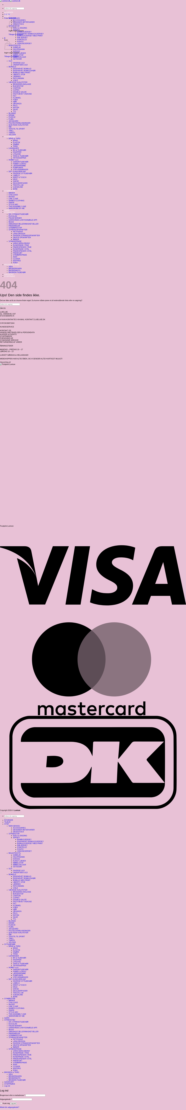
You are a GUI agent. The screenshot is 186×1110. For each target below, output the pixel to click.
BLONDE (12, 113)
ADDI (15, 257)
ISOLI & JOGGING (20, 28)
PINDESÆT (17, 253)
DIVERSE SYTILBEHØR (22, 173)
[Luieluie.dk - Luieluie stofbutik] (10, 1)
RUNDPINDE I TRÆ (21, 245)
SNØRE (16, 144)
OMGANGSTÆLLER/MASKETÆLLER (24, 224)
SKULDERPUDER (20, 183)
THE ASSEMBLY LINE (17, 206)
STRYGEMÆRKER (20, 170)
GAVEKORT (9, 274)
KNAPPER (17, 152)
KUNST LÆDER (19, 53)
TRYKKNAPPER (19, 158)
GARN (6, 210)
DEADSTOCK (18, 24)
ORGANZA (17, 104)
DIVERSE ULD (19, 63)
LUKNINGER (14, 148)
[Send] (5, 818)
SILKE (15, 109)
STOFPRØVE (9, 276)
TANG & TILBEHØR (20, 156)
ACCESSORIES (19, 20)
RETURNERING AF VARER (11, 342)
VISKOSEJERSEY (24, 43)
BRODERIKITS (14, 270)
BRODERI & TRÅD (11, 265)
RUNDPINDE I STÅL (21, 249)
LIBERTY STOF (19, 74)
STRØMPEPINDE (20, 255)
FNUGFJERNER (15, 218)
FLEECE (12, 117)
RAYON (16, 107)
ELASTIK (16, 142)
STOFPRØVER (6, 336)
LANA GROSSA (19, 234)
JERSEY (16, 30)
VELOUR (12, 135)
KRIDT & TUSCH (19, 177)
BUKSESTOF (18, 86)
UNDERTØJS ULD (20, 65)
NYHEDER (8, 12)
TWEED (12, 133)
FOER (15, 100)
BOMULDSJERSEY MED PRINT (30, 36)
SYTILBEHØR (9, 137)
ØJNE (15, 189)
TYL (14, 111)
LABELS (16, 175)
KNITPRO (17, 261)
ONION (11, 202)
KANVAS (16, 51)
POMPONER (18, 168)
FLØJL (11, 119)
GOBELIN (17, 47)
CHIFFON (17, 88)
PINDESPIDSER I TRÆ (22, 247)
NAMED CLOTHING (16, 201)
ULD (10, 61)
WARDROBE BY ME (17, 208)
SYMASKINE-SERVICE (9, 340)
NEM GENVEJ (14, 18)
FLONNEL (17, 98)
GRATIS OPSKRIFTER (22, 237)
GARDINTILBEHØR (20, 162)
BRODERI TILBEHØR (17, 272)
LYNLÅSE (17, 154)
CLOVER (16, 259)
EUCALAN (13, 216)
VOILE (15, 80)
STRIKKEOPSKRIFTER (18, 230)
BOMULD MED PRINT (21, 73)
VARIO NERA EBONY (21, 243)
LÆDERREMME (19, 166)
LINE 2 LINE (13, 199)
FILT (14, 96)
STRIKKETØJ (9, 212)
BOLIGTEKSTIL (15, 45)
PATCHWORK (18, 78)
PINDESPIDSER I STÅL (22, 251)
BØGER (12, 193)
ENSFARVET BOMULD (22, 69)
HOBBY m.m (13, 160)
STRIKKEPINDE (15, 241)
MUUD (11, 222)
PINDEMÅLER (14, 226)
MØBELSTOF (18, 55)
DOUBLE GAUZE (20, 92)
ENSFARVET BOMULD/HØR (24, 71)
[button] (4, 38)
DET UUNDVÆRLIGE (17, 171)
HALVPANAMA (19, 49)
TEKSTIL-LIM (18, 185)
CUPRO (16, 90)
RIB (10, 127)
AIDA (11, 267)
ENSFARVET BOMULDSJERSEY (30, 34)
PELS (15, 105)
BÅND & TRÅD (14, 138)
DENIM (11, 115)
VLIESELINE (18, 187)
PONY (15, 263)
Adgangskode (6, 1099)
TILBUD (7, 14)
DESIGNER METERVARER (24, 22)
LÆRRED (17, 76)
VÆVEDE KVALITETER (18, 82)
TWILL (11, 131)
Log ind (13, 1103)
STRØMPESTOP (15, 228)
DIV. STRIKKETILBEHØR (19, 214)
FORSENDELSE (6, 338)
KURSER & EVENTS (8, 334)
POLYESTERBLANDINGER (19, 123)
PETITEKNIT (18, 232)
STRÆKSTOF (14, 834)
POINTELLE (22, 40)
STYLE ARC (13, 204)
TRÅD (15, 146)
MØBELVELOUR (19, 57)
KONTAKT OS (5, 330)
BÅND (15, 140)
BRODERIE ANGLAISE (22, 84)
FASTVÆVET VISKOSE (22, 94)
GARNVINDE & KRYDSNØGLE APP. (23, 220)
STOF (6, 16)
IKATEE (12, 197)
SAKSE (16, 181)
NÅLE (15, 179)
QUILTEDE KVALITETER (18, 125)
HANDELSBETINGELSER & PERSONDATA (17, 332)
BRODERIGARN (15, 268)
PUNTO (20, 41)
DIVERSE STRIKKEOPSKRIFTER (26, 235)
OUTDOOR (17, 59)
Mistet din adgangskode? (9, 1107)
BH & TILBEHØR (19, 150)
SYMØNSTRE (9, 191)
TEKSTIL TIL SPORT (17, 129)
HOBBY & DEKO (19, 164)
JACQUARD (13, 121)
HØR (15, 102)
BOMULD (12, 67)
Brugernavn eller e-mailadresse (12, 1095)
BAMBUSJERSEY (24, 32)
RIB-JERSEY (22, 38)
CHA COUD (13, 195)
